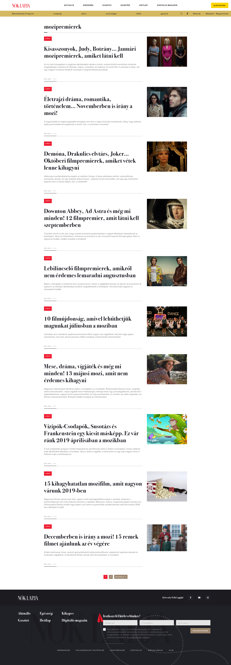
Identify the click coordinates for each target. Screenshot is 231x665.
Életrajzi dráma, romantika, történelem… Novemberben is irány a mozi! (88, 106)
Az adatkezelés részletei (138, 637)
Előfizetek (220, 5)
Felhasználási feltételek (90, 650)
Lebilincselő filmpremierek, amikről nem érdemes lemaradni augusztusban (90, 271)
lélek (138, 14)
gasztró (164, 14)
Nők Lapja (21, 5)
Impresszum (63, 650)
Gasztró (125, 5)
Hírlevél (197, 14)
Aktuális (69, 5)
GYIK (171, 650)
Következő (120, 577)
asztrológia (111, 14)
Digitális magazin (167, 5)
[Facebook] (187, 14)
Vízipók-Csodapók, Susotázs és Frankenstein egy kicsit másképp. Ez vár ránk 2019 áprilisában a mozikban (91, 433)
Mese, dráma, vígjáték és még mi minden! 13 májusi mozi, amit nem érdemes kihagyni (86, 373)
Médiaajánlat (155, 650)
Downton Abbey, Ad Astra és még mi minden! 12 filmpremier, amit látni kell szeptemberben (91, 217)
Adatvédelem (117, 650)
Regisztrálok (222, 14)
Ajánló (47, 38)
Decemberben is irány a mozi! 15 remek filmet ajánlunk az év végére (91, 539)
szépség (57, 14)
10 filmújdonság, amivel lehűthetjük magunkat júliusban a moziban (87, 321)
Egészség (88, 5)
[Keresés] (181, 14)
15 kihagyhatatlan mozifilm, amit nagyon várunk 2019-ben (93, 486)
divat (83, 14)
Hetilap (143, 5)
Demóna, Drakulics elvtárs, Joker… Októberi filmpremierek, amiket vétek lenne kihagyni (90, 160)
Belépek (210, 14)
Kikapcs (107, 5)
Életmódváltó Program (23, 14)
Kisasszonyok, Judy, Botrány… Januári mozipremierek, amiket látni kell (90, 51)
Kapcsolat (136, 650)
